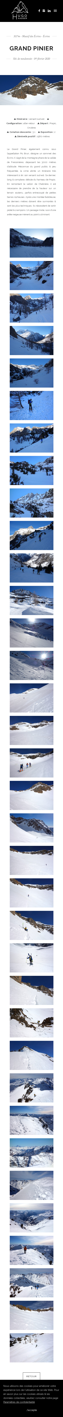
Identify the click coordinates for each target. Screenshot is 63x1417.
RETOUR (31, 1376)
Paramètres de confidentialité (19, 1402)
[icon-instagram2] (45, 10)
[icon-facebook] (40, 10)
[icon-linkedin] (49, 10)
